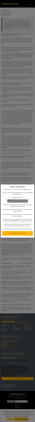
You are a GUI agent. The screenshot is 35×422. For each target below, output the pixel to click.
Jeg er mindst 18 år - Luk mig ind (17, 233)
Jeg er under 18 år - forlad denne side (17, 201)
